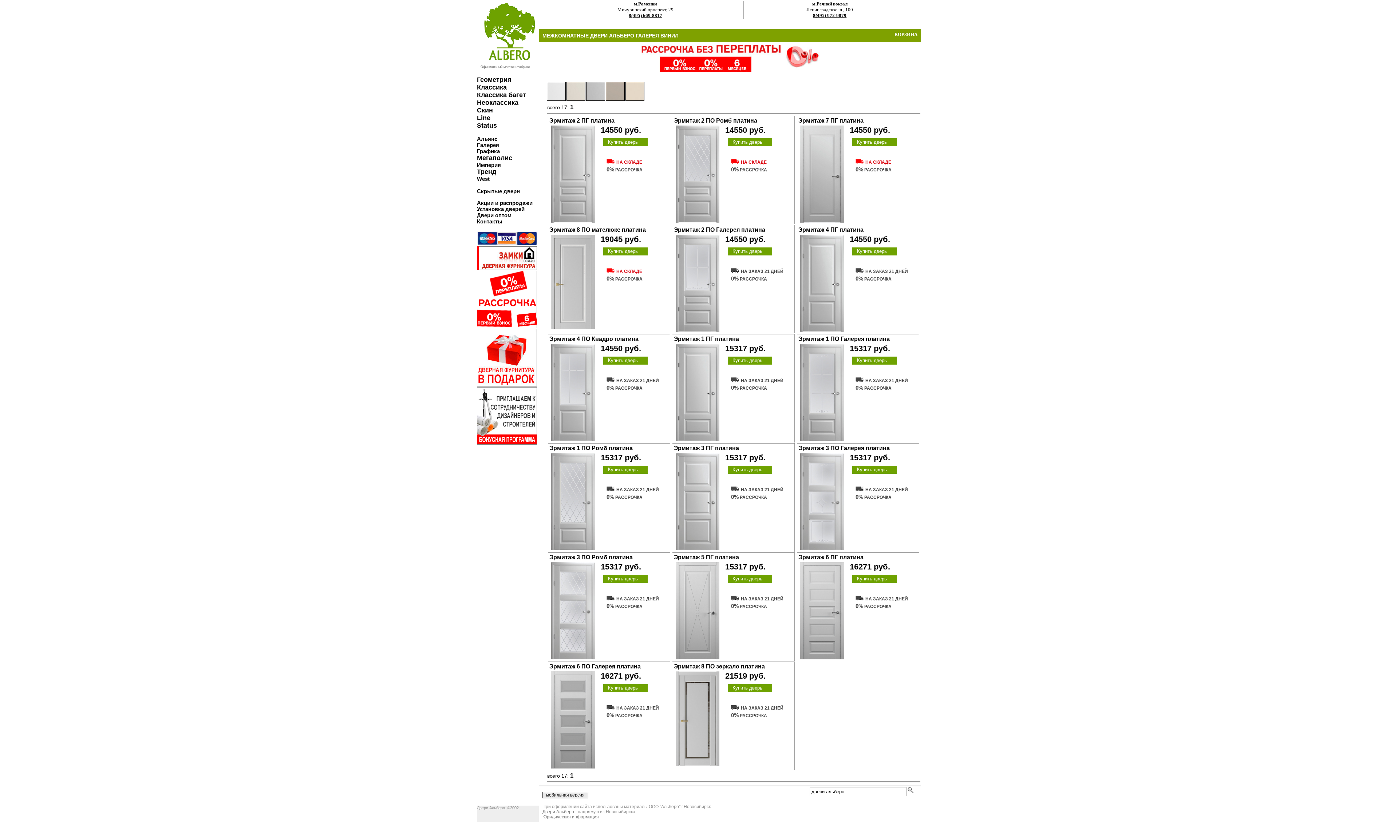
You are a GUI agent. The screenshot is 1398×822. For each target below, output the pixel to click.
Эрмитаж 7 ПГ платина (831, 121)
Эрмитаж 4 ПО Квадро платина (594, 339)
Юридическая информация (570, 816)
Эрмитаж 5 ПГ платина (706, 557)
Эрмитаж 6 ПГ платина (831, 557)
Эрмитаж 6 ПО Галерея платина (595, 666)
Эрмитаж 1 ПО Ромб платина (591, 448)
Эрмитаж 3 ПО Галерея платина (844, 448)
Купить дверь (623, 142)
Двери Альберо (558, 811)
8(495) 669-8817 (645, 15)
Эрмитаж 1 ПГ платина (706, 339)
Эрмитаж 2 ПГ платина (582, 121)
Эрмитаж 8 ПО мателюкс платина (597, 230)
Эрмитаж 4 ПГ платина (831, 230)
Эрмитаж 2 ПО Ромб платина (715, 121)
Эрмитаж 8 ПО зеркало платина (719, 666)
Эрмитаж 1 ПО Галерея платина (844, 339)
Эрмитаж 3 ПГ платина (706, 448)
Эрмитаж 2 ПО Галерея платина (719, 230)
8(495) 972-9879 (829, 15)
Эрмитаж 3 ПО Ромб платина (591, 557)
